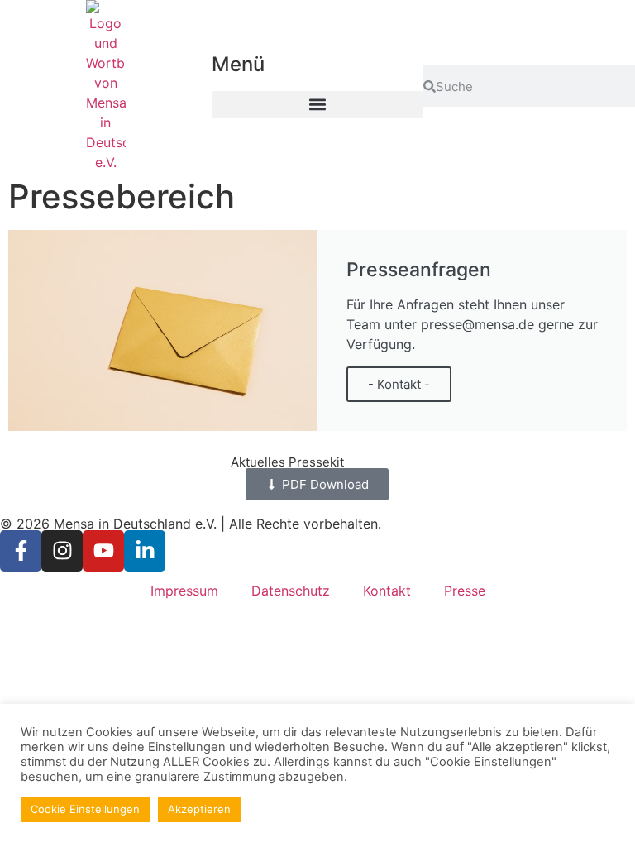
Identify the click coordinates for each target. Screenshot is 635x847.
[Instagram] (62, 551)
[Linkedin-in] (144, 551)
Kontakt (387, 590)
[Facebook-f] (20, 551)
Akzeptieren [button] (199, 809)
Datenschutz (290, 590)
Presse (464, 590)
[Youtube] (103, 551)
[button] (317, 104)
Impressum (184, 590)
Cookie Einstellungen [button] (85, 809)
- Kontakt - (399, 384)
